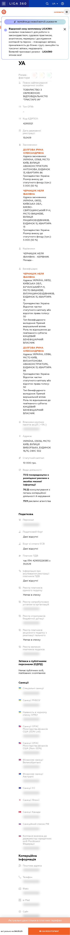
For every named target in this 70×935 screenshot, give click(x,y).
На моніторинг (50, 931)
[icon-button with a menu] (66, 12)
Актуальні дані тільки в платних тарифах (35, 920)
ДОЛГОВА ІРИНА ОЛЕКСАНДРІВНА (33, 151)
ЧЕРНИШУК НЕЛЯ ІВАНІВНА (33, 192)
